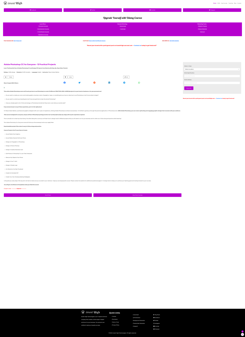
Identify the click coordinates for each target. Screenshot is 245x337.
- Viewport (135, 326)
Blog (235, 3)
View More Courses (137, 195)
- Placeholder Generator (138, 323)
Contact (239, 3)
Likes (69, 77)
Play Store (157, 314)
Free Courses (224, 3)
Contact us (137, 45)
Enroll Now (48, 195)
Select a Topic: (188, 66)
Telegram (212, 10)
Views (10, 77)
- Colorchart (135, 314)
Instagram (157, 323)
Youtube (153, 10)
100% (218, 3)
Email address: (188, 79)
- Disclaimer (114, 319)
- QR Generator (136, 317)
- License (113, 316)
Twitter (93, 10)
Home (214, 3)
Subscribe (188, 88)
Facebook (33, 10)
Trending (230, 3)
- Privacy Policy (115, 325)
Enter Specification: (189, 73)
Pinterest (156, 329)
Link (127, 77)
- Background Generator (138, 320)
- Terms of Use (115, 322)
